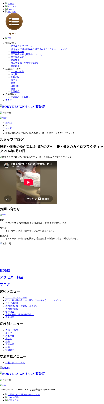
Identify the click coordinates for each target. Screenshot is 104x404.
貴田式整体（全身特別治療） (25, 63)
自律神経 (15, 86)
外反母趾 (15, 77)
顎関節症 (15, 91)
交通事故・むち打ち (20, 97)
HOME (8, 123)
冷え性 (14, 74)
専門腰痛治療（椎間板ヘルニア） (27, 54)
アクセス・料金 (11, 277)
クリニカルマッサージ (21, 46)
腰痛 (13, 83)
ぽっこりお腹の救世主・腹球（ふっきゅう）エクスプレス (39, 49)
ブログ (8, 100)
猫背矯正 (15, 60)
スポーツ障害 (17, 71)
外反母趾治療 (17, 51)
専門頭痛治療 (17, 57)
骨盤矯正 (15, 66)
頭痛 (13, 88)
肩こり (14, 80)
